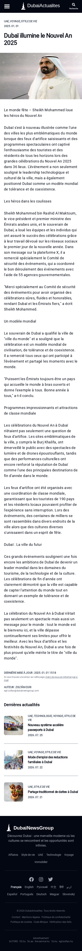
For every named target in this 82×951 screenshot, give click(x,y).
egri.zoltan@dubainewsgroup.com (21, 690)
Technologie (53, 854)
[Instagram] (41, 879)
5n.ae (30, 941)
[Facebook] (31, 879)
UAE (40, 854)
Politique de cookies (21, 922)
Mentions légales (31, 917)
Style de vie (28, 854)
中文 (53, 887)
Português (26, 894)
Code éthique (41, 922)
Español (12, 894)
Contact (16, 917)
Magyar (54, 894)
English (29, 887)
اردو (69, 887)
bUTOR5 (13, 941)
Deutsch (41, 894)
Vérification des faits (60, 922)
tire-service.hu (42, 941)
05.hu (23, 941)
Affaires (13, 854)
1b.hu (54, 941)
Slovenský (68, 894)
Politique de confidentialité (56, 917)
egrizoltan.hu (66, 941)
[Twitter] (50, 879)
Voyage (69, 854)
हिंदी (61, 887)
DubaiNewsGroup (34, 828)
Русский (42, 887)
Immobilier (41, 862)
